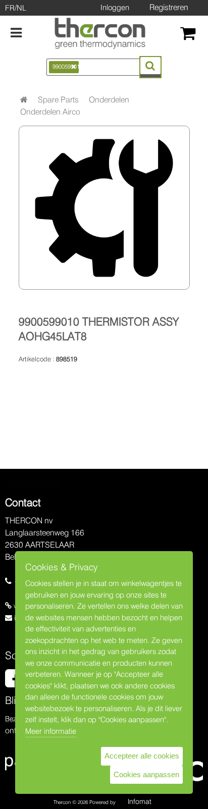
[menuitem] (58, 100)
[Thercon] (100, 33)
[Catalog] (24, 99)
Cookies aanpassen (146, 774)
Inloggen (114, 7)
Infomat (139, 801)
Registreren (168, 7)
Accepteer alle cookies (142, 755)
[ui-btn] (150, 65)
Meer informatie (50, 731)
